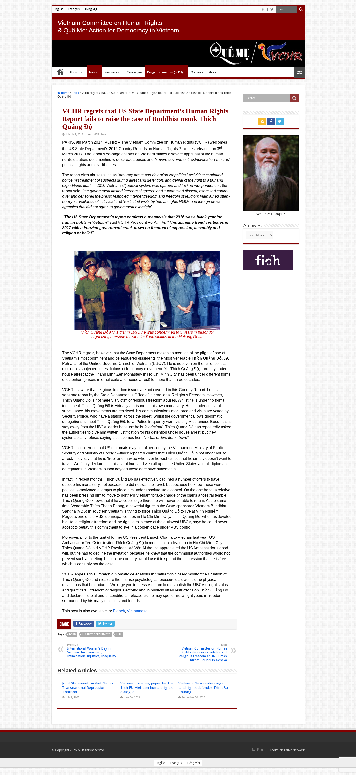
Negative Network (292, 750)
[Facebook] (267, 9)
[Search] (301, 9)
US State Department (96, 634)
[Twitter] (272, 9)
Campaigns (134, 72)
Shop (212, 72)
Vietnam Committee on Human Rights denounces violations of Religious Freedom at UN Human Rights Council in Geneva (203, 652)
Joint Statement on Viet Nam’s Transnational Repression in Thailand (87, 687)
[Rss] (263, 9)
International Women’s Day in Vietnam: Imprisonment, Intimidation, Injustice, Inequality (91, 650)
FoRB (75, 93)
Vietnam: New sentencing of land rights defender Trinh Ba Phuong (203, 687)
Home (60, 72)
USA (119, 634)
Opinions (197, 72)
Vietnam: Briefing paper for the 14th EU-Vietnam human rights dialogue (146, 687)
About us (76, 72)
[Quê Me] (178, 53)
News (93, 72)
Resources (112, 72)
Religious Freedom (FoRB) (165, 72)
